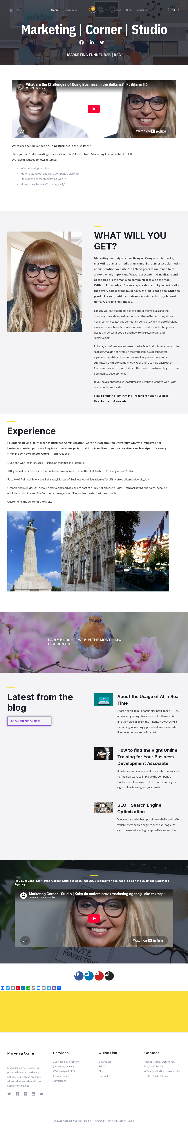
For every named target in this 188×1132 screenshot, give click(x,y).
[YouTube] (41, 1094)
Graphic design (61, 1075)
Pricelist (116, 10)
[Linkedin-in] (94, 44)
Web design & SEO (64, 1071)
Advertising (59, 1080)
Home (54, 10)
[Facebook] (11, 10)
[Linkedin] (89, 976)
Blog (129, 10)
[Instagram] (109, 976)
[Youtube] (99, 976)
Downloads (70, 10)
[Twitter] (104, 44)
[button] (11, 551)
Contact (142, 10)
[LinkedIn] (18, 10)
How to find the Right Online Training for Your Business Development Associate (147, 757)
